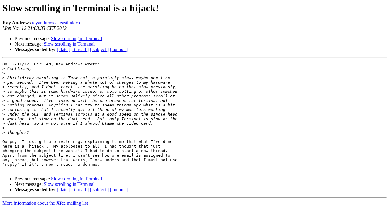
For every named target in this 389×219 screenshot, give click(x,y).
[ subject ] (99, 49)
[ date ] (63, 49)
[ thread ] (80, 49)
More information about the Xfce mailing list (45, 203)
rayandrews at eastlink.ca (56, 22)
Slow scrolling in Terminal (76, 38)
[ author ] (119, 49)
